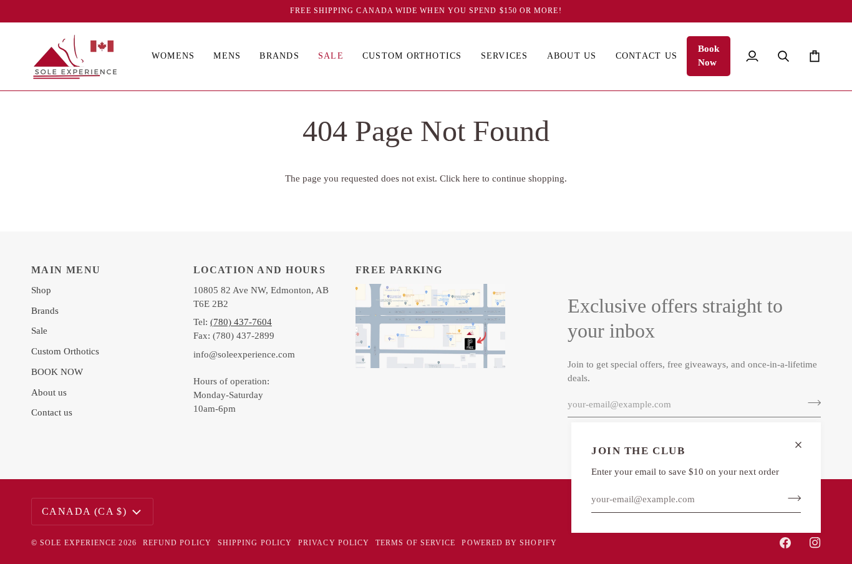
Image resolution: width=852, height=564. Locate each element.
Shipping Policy (255, 542)
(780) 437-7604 (241, 322)
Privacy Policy (333, 542)
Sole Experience (78, 542)
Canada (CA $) (84, 511)
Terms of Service (415, 542)
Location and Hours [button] (259, 270)
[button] (173, 56)
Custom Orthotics (65, 351)
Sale (39, 331)
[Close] (804, 444)
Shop (41, 290)
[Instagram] (815, 542)
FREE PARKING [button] (399, 270)
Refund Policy (177, 542)
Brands (45, 311)
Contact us (51, 412)
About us (49, 392)
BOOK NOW (57, 372)
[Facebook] (785, 542)
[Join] (790, 498)
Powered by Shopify (509, 542)
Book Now (708, 55)
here (471, 178)
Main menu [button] (66, 270)
